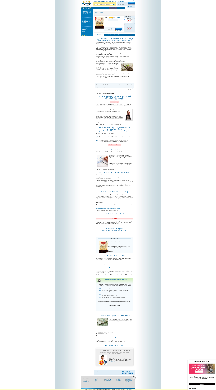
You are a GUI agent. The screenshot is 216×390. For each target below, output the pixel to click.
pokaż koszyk (131, 4)
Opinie (109, 34)
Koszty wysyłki (107, 381)
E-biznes (87, 14)
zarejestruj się (132, 0)
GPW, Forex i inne (87, 13)
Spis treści (119, 34)
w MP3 (130, 25)
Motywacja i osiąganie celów (87, 11)
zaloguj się (127, 0)
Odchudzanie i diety (87, 29)
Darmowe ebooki (87, 32)
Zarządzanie (87, 20)
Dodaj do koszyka (118, 29)
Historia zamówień (97, 381)
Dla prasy (117, 381)
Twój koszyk (121, 1)
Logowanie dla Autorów (129, 379)
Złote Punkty (96, 382)
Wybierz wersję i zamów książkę (127, 373)
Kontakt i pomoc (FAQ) (108, 379)
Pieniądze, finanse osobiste (87, 12)
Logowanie (96, 379)
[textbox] (103, 4)
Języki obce (87, 22)
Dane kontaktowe (118, 379)
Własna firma (87, 15)
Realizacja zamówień (108, 380)
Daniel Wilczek (98, 13)
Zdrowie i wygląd (87, 28)
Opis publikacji (99, 34)
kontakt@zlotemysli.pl (86, 381)
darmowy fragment (113, 20)
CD (130, 28)
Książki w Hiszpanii (118, 386)
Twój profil (96, 380)
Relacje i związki (87, 24)
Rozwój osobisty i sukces (87, 10)
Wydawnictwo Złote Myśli (87, 3)
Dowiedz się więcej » (112, 361)
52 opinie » (118, 17)
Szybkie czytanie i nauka (87, 21)
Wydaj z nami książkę (129, 380)
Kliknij (118, 3)
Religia (87, 30)
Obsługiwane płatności (108, 382)
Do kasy (131, 3)
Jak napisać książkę (87, 23)
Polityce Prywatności (129, 389)
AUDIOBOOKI (87, 35)
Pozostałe (87, 31)
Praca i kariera (87, 19)
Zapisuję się (202, 384)
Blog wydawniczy (128, 381)
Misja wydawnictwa (118, 380)
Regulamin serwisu (118, 382)
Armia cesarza (99, 12)
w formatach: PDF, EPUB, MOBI (130, 20)
